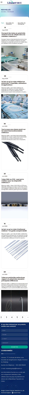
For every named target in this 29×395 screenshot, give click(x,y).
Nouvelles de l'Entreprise (21, 23)
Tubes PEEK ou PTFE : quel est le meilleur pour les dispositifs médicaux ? (12, 181)
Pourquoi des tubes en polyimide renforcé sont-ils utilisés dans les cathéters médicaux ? (13, 34)
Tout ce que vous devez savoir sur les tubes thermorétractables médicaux (13, 131)
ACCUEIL (3, 12)
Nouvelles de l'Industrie (10, 23)
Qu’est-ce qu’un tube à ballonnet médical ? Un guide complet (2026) (14, 230)
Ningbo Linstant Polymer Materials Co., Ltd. (13, 391)
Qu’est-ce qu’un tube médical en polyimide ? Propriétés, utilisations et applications (13, 83)
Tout (2, 23)
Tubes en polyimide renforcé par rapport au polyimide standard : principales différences (13, 279)
